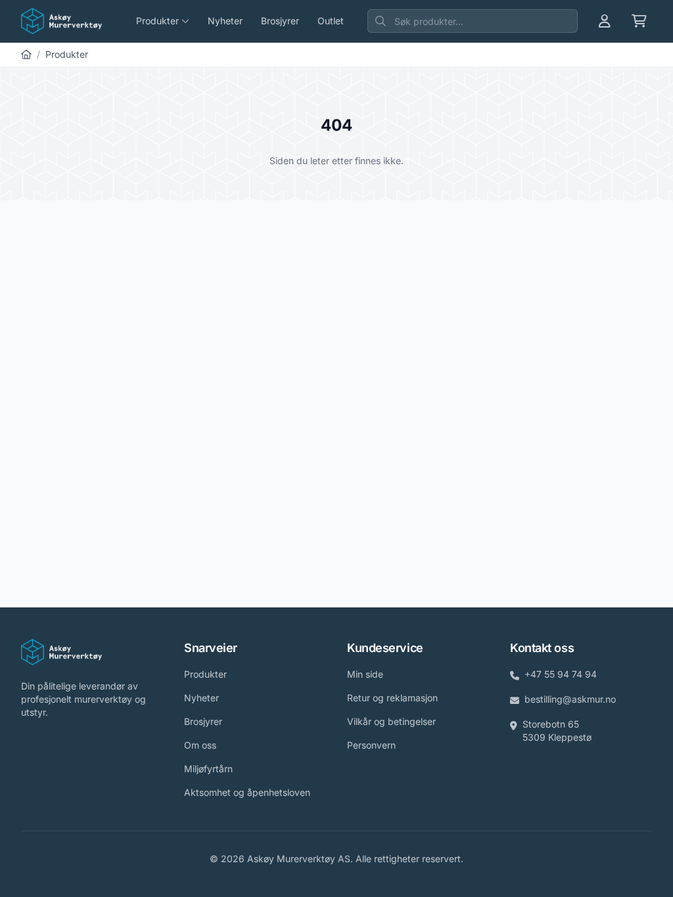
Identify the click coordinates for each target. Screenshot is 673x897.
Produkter (66, 54)
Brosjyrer (280, 20)
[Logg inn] (604, 21)
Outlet (330, 20)
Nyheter (225, 20)
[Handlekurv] (639, 21)
